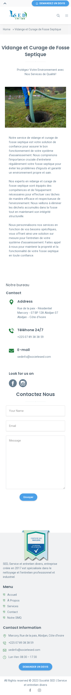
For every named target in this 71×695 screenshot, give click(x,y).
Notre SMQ (14, 617)
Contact (12, 612)
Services (12, 606)
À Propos (13, 600)
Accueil (12, 595)
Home (6, 29)
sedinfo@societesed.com (24, 649)
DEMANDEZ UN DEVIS (52, 3)
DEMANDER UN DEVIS (35, 666)
